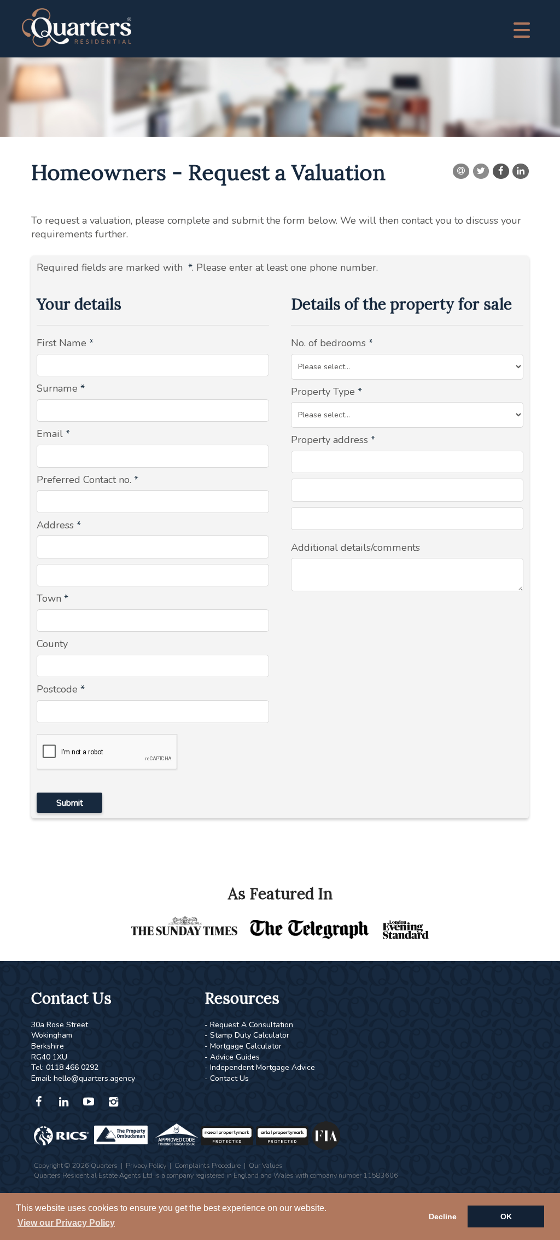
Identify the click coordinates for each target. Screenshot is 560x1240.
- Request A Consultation (249, 1025)
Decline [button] (443, 1216)
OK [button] (506, 1216)
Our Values (266, 1165)
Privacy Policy (146, 1165)
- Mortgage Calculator (243, 1046)
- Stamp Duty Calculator (247, 1035)
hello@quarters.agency (94, 1078)
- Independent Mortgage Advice (260, 1067)
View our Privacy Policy (66, 1222)
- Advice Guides (232, 1057)
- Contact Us (227, 1078)
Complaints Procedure (207, 1165)
